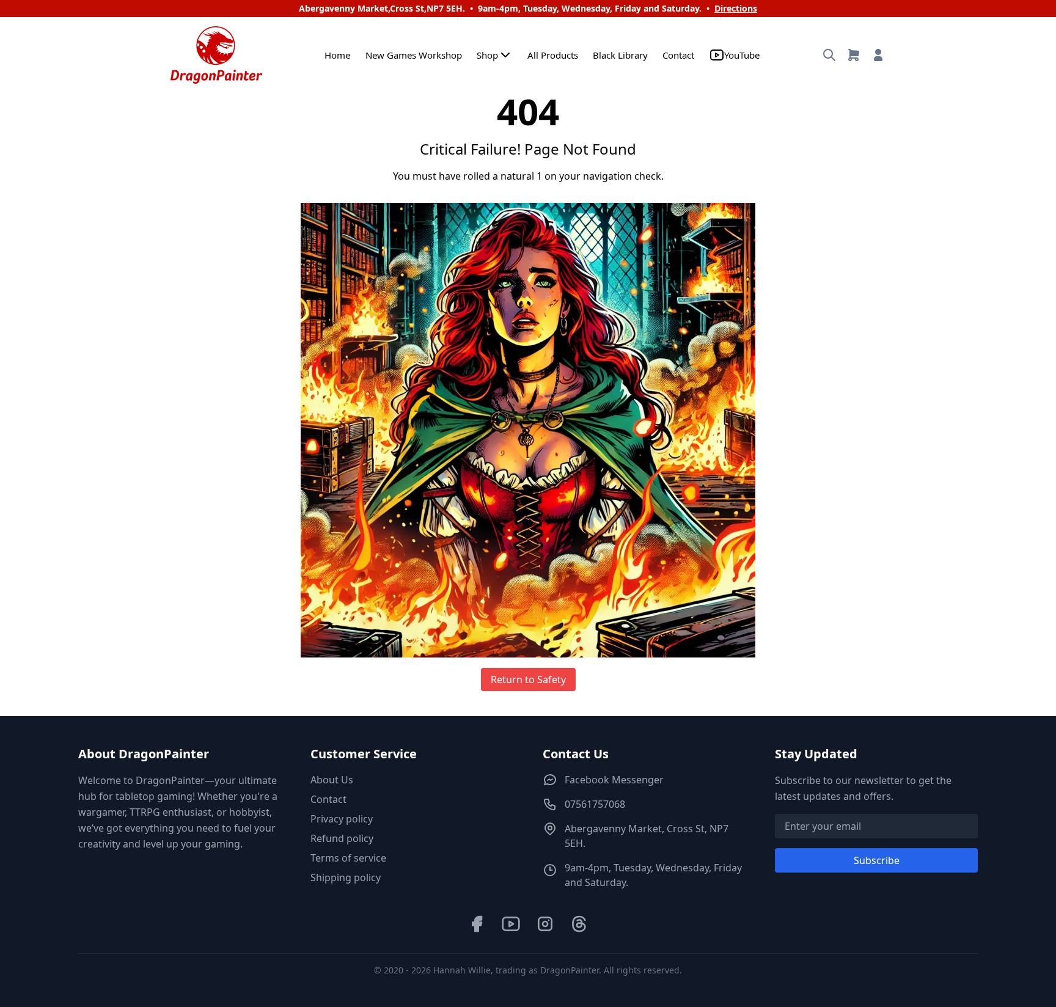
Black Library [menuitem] (620, 55)
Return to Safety (528, 679)
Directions (735, 8)
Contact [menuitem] (678, 55)
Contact (328, 799)
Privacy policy (341, 819)
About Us (331, 779)
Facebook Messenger (614, 779)
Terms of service (348, 858)
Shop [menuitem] (487, 55)
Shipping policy (345, 877)
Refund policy (341, 838)
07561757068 (595, 804)
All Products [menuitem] (552, 55)
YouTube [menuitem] (742, 55)
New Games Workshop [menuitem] (413, 55)
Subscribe (877, 860)
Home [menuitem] (337, 55)
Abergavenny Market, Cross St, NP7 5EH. (646, 836)
